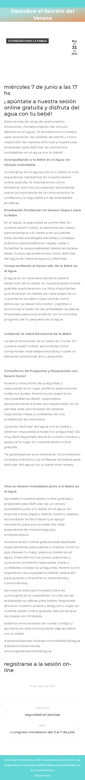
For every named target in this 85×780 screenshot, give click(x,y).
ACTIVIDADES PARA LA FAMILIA (27, 41)
